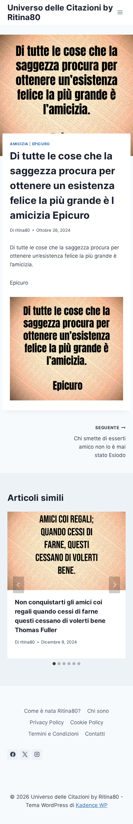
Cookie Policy (86, 722)
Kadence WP (92, 805)
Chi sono (98, 711)
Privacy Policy (47, 722)
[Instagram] (37, 754)
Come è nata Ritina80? (52, 711)
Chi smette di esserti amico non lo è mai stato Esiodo (100, 441)
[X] (24, 754)
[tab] (54, 663)
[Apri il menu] (120, 12)
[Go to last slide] (18, 585)
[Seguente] (114, 585)
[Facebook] (12, 754)
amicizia (19, 144)
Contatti (95, 734)
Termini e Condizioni (53, 734)
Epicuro (41, 144)
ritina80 (22, 230)
